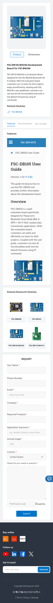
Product (17, 54)
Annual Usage (14, 439)
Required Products (17, 414)
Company (12, 402)
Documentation (25, 123)
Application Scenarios (18, 427)
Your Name (13, 365)
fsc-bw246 (17, 112)
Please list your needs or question (22, 463)
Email (10, 389)
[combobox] (26, 457)
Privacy (26, 598)
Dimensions (34, 54)
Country (12, 452)
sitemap (34, 598)
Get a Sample (41, 124)
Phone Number (14, 378)
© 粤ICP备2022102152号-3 (26, 592)
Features (11, 123)
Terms (19, 598)
